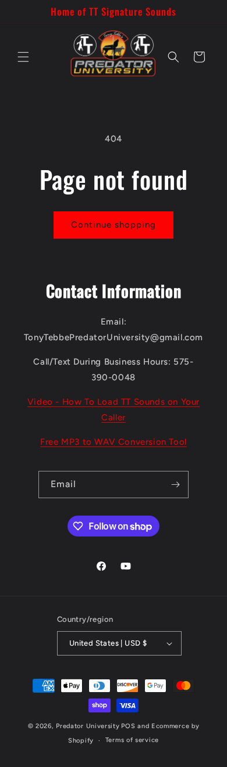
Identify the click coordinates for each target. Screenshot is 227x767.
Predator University (87, 726)
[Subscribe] (175, 484)
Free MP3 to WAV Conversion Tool (113, 442)
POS (128, 726)
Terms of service (132, 740)
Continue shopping (113, 224)
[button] (23, 57)
